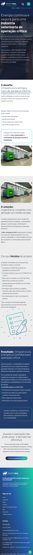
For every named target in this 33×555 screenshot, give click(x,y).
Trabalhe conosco (7, 514)
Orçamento (5, 512)
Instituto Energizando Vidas (10, 507)
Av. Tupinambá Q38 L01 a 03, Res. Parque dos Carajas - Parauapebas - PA (16, 543)
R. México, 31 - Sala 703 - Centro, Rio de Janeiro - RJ (16, 547)
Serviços (5, 504)
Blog (4, 509)
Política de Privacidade (7, 554)
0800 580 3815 (6, 524)
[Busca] (23, 4)
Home (13, 8)
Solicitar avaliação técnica (16, 458)
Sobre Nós (5, 499)
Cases (17, 8)
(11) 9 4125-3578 (6, 527)
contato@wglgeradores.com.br (10, 530)
